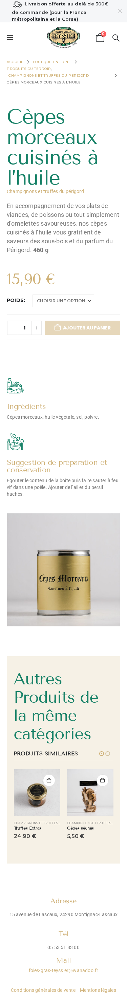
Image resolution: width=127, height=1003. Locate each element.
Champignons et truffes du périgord (45, 191)
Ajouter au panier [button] (49, 780)
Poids (15, 300)
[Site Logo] (63, 38)
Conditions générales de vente (43, 990)
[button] (12, 37)
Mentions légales (97, 990)
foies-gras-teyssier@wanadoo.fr (64, 970)
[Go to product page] (37, 792)
